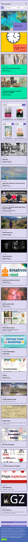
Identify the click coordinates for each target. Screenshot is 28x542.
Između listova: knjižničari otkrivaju (11, 68)
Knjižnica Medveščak (6, 94)
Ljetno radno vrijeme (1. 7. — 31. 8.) (20, 48)
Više (24, 104)
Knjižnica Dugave (5, 70)
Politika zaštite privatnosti (15, 537)
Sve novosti (24, 97)
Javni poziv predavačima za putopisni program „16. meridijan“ (11, 91)
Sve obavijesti (23, 50)
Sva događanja (23, 73)
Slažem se (4, 539)
